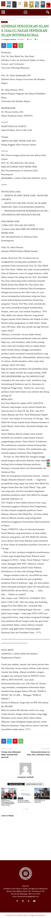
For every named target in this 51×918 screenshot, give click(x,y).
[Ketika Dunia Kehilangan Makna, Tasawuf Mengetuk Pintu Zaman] (9, 793)
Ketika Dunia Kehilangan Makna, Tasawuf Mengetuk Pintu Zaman (7, 803)
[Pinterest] (15, 45)
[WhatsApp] (20, 45)
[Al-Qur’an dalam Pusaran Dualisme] (25, 793)
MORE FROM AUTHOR (34, 784)
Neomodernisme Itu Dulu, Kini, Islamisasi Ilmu (38, 753)
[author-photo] (25, 769)
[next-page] (27, 809)
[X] (9, 45)
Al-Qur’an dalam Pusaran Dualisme (24, 801)
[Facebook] (3, 45)
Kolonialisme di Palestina (39, 801)
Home (3, 18)
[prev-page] (24, 809)
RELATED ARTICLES (16, 784)
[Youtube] (34, 901)
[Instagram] (23, 901)
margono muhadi (9, 39)
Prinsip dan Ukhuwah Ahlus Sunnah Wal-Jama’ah (11, 754)
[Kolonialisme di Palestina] (42, 793)
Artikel (9, 18)
